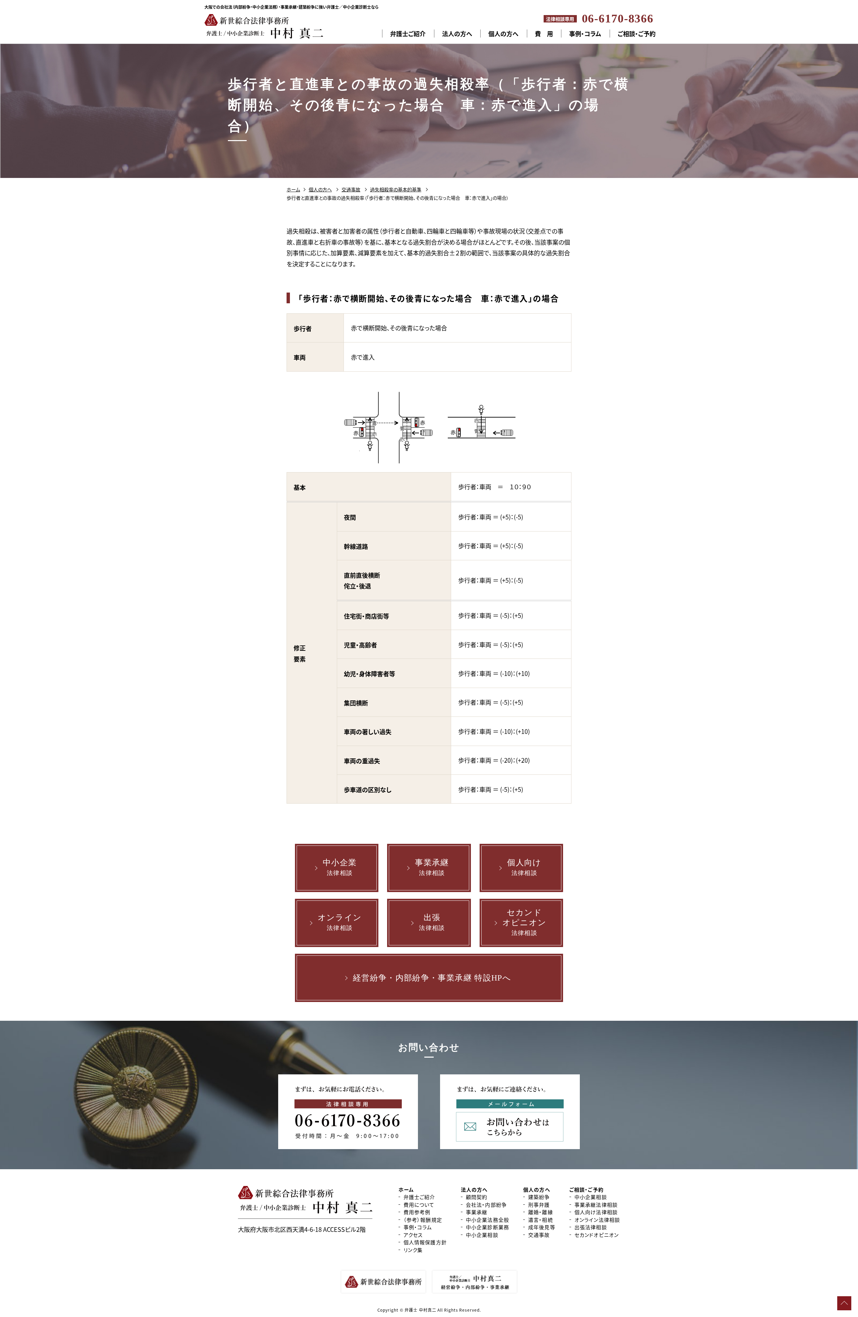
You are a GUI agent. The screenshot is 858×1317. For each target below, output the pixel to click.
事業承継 (477, 1211)
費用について (419, 1204)
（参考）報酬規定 (423, 1219)
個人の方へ (503, 33)
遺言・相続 (540, 1219)
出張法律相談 (590, 1227)
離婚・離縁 (540, 1211)
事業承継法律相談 (596, 1204)
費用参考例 (417, 1211)
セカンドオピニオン (596, 1234)
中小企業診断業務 (487, 1227)
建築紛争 (539, 1196)
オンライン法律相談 (597, 1219)
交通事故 (351, 189)
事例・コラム (585, 33)
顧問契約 (477, 1196)
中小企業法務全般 (487, 1219)
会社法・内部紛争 (486, 1204)
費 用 (544, 33)
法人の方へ (457, 33)
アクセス (413, 1234)
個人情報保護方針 (425, 1242)
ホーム (293, 189)
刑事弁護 (539, 1204)
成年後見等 (541, 1227)
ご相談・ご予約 (637, 33)
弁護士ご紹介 (408, 33)
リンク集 (413, 1249)
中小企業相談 (482, 1234)
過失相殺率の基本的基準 (395, 189)
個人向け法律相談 (596, 1211)
